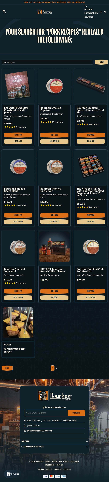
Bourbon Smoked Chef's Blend (14, 190)
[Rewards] (13, 474)
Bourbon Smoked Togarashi (14, 270)
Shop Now (19, 136)
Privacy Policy (45, 469)
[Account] (91, 6)
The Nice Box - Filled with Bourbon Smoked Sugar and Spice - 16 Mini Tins (90, 192)
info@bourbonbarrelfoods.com (39, 430)
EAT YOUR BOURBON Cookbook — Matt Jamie (16, 110)
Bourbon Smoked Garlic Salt (50, 190)
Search (101, 62)
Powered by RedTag (54, 465)
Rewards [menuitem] (88, 17)
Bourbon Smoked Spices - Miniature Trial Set (90, 110)
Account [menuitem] (88, 9)
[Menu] (4, 11)
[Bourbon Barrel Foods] (44, 11)
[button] (54, 441)
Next (7, 368)
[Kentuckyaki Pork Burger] (18, 322)
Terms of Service (62, 469)
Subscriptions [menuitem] (91, 13)
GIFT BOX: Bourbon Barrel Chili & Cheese (52, 270)
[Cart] (105, 12)
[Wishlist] (101, 12)
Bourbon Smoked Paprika (50, 109)
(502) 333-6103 (33, 425)
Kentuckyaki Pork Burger (14, 350)
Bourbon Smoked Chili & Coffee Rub (90, 270)
